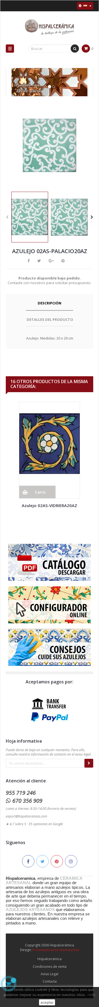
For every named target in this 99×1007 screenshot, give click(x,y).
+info (91, 995)
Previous (7, 217)
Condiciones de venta (50, 966)
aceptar (47, 1002)
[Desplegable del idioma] (85, 6)
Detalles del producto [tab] (50, 319)
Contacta (50, 981)
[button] (14, 87)
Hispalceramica (49, 959)
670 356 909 (27, 800)
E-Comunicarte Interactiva (55, 949)
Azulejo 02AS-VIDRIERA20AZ (49, 505)
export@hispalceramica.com (26, 816)
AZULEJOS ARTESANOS (30, 909)
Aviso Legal (49, 974)
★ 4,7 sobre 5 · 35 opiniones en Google (34, 824)
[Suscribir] (88, 763)
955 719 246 (21, 792)
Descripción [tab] (49, 303)
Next (92, 217)
